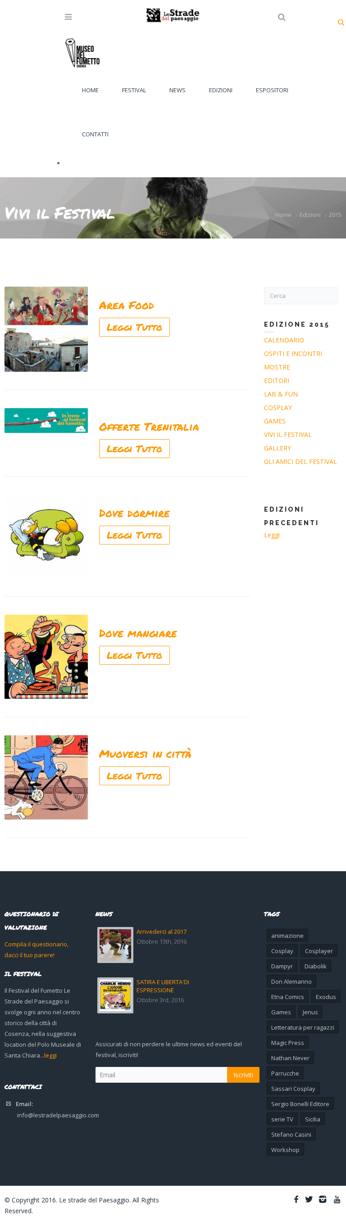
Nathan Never (290, 1058)
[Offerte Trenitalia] (46, 420)
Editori (276, 380)
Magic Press (287, 1043)
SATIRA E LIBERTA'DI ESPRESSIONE (163, 986)
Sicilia (312, 1119)
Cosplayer (319, 951)
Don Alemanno (291, 981)
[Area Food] (46, 329)
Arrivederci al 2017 (162, 931)
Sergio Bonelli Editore (300, 1104)
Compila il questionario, (36, 944)
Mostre (277, 367)
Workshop (285, 1150)
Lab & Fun (281, 394)
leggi (50, 1055)
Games (275, 421)
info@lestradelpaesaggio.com (58, 1115)
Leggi (272, 535)
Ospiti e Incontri (293, 353)
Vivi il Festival (288, 434)
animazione (287, 936)
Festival (134, 90)
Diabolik (316, 966)
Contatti (95, 134)
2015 (335, 215)
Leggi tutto (134, 327)
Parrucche (285, 1073)
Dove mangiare (138, 633)
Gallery (277, 448)
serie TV (282, 1119)
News (177, 90)
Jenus (310, 1012)
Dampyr (282, 966)
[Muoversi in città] (46, 777)
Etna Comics (287, 997)
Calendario (284, 340)
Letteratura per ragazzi (302, 1027)
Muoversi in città (145, 753)
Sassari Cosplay (293, 1088)
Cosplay (278, 407)
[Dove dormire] (46, 536)
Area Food (126, 305)
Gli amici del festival (300, 461)
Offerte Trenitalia (149, 426)
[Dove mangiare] (46, 657)
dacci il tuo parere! (30, 955)
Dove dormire (134, 513)
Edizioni (220, 90)
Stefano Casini (291, 1134)
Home (90, 90)
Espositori (272, 90)
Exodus (326, 997)
